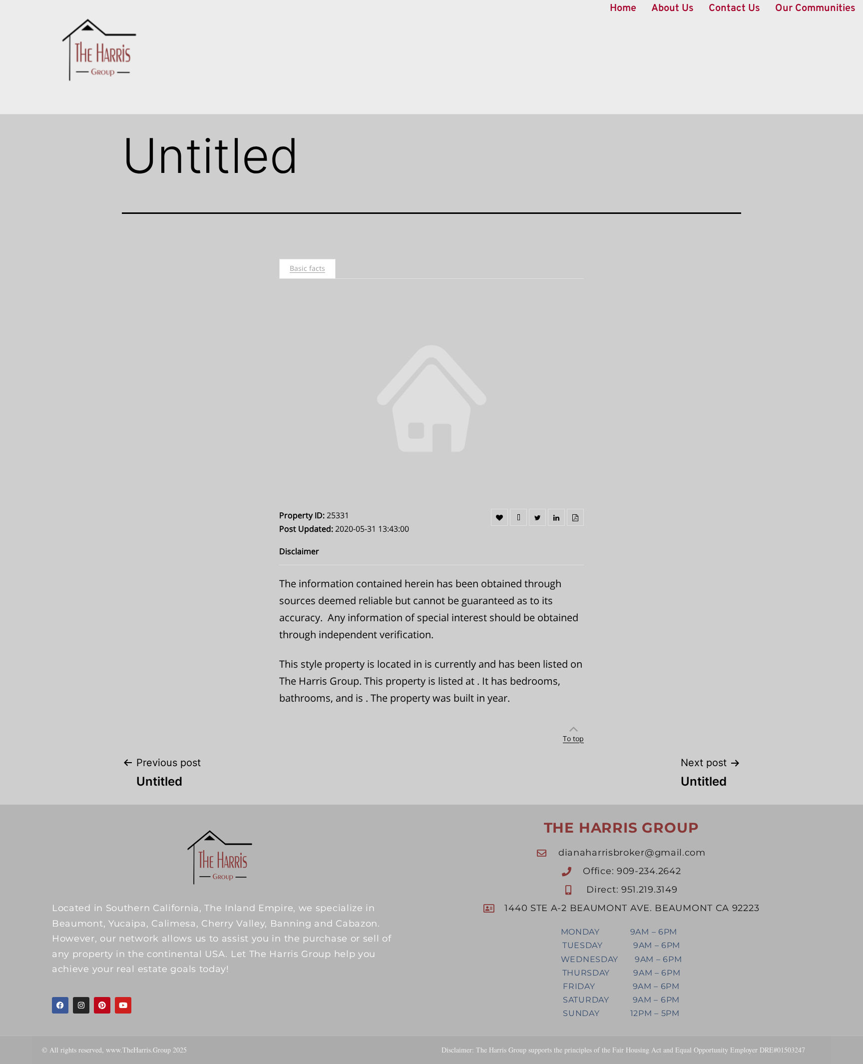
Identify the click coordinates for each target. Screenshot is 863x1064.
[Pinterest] (102, 1005)
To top (573, 738)
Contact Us (734, 8)
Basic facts (307, 268)
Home (623, 8)
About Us (672, 8)
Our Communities (815, 8)
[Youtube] (123, 1005)
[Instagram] (81, 1005)
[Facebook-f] (60, 1005)
